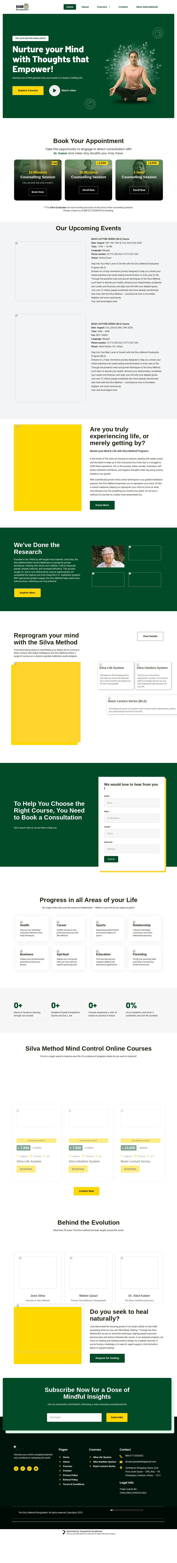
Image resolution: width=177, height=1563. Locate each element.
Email (103, 811)
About (85, 7)
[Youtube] (36, 1468)
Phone (104, 827)
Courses (102, 7)
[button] (86, 1191)
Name (103, 796)
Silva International (147, 7)
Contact (123, 7)
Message (105, 842)
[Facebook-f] (16, 1468)
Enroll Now (89, 190)
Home (69, 7)
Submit (108, 859)
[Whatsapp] (29, 1468)
